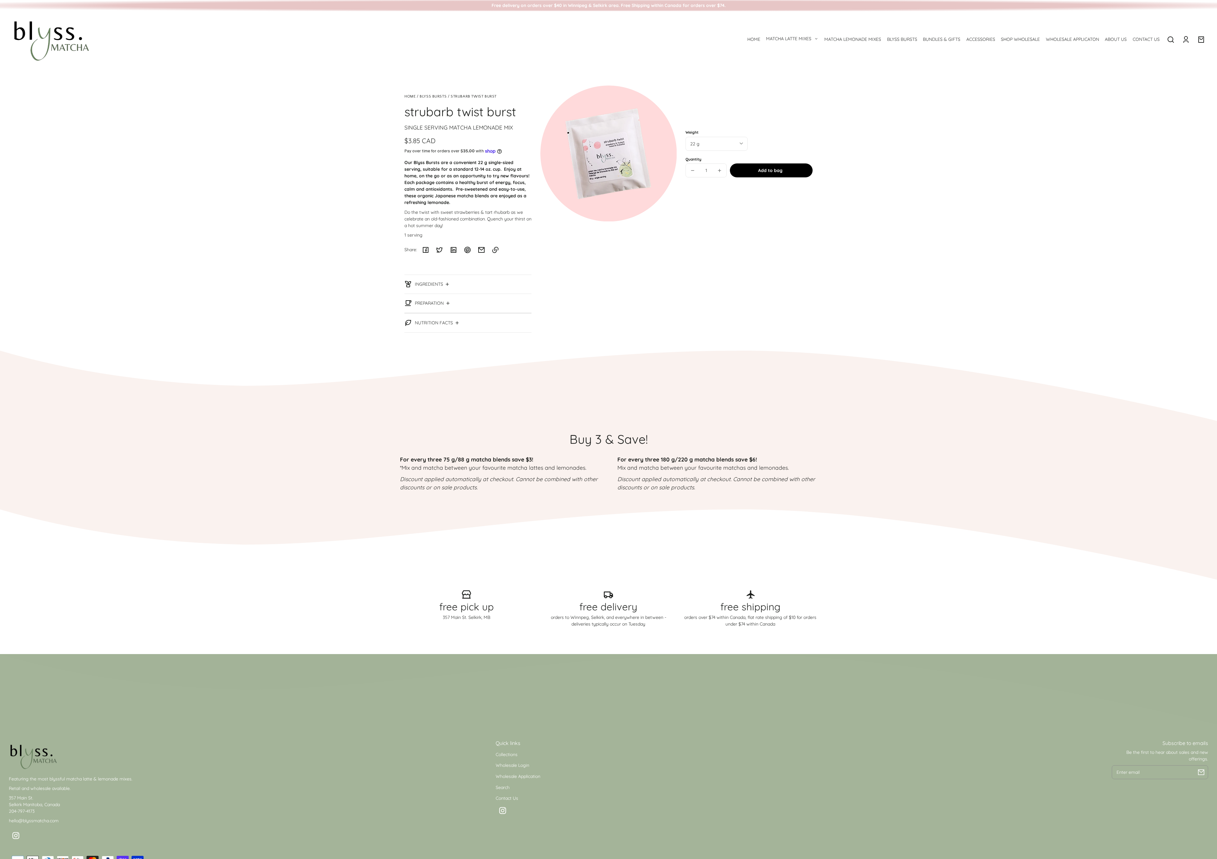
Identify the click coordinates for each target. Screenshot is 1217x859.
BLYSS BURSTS (902, 39)
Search (503, 787)
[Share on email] (481, 250)
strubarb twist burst (474, 96)
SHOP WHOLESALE (1020, 39)
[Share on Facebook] (426, 250)
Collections (507, 754)
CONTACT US (1146, 39)
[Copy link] (495, 250)
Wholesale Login (512, 765)
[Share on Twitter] (440, 250)
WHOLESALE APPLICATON (1072, 39)
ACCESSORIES (980, 39)
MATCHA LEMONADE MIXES (852, 39)
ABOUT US (1116, 39)
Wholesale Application (518, 776)
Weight (692, 132)
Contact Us (507, 798)
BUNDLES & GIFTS (941, 39)
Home (409, 96)
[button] (1171, 40)
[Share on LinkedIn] (453, 250)
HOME (753, 39)
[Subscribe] (1201, 772)
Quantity (693, 159)
